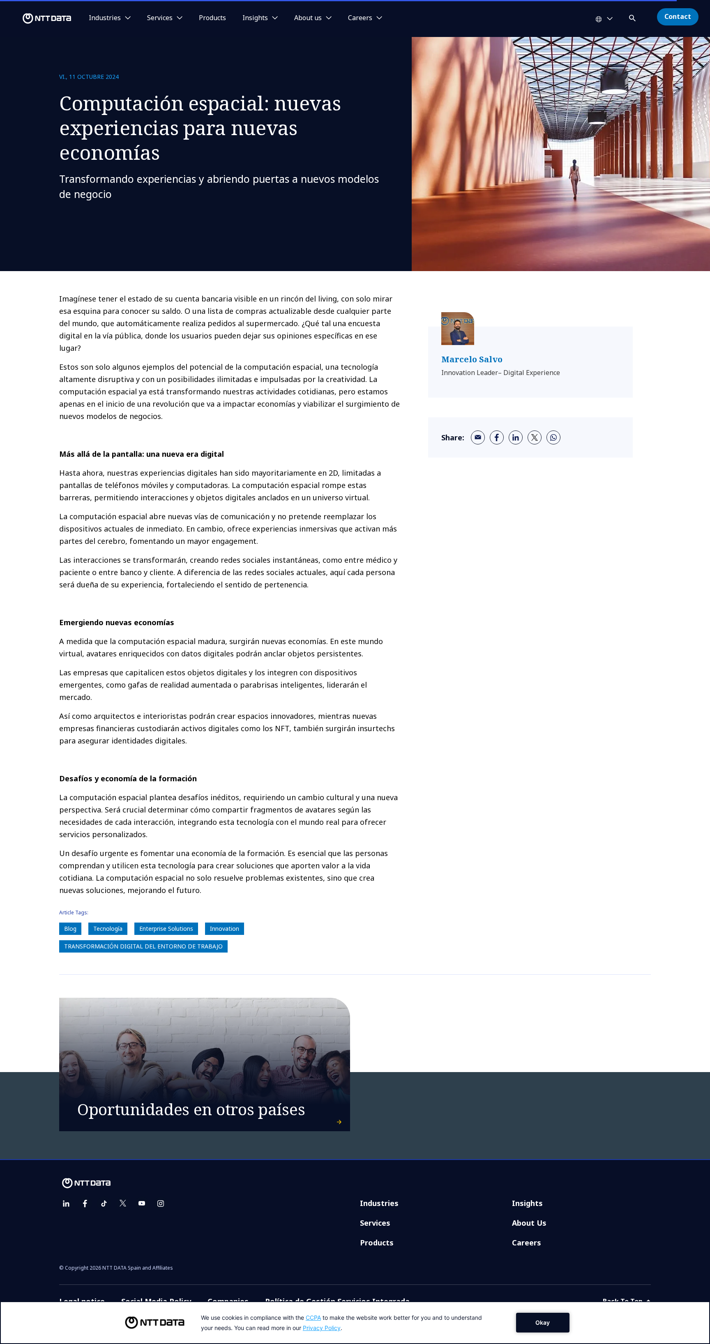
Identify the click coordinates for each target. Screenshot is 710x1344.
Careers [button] (360, 18)
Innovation (224, 928)
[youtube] (142, 1204)
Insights (527, 1203)
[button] (633, 17)
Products (212, 18)
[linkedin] (516, 437)
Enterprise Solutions (166, 928)
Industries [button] (105, 18)
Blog (70, 928)
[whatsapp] (553, 437)
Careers (526, 1242)
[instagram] (161, 1204)
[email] (478, 437)
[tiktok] (104, 1204)
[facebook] (497, 437)
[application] (355, 1322)
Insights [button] (255, 18)
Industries (379, 1203)
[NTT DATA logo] (37, 18)
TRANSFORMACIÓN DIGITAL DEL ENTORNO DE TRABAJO (143, 946)
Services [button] (160, 18)
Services (375, 1223)
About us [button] (308, 18)
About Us (529, 1223)
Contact (677, 16)
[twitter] (535, 437)
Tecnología (107, 928)
